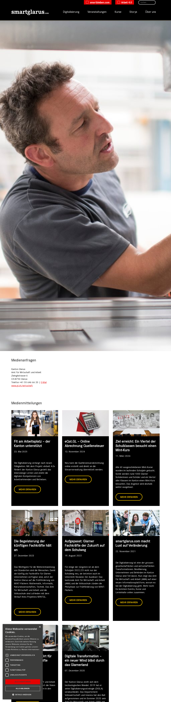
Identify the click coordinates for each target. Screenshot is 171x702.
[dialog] (23, 661)
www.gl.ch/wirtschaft (22, 385)
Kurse (118, 11)
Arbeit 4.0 (126, 2)
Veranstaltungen (97, 11)
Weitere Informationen (30, 649)
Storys (133, 11)
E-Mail (44, 382)
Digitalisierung (71, 11)
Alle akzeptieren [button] (23, 682)
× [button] (40, 627)
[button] (22, 695)
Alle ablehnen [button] (23, 688)
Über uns (150, 11)
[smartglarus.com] (30, 11)
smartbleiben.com (100, 2)
